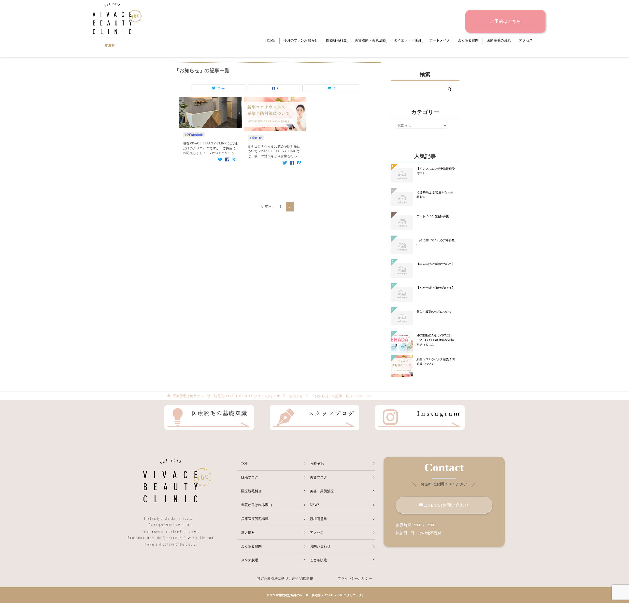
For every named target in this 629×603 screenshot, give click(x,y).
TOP (226, 396)
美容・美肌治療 (322, 491)
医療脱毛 (317, 463)
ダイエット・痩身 (407, 40)
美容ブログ (318, 477)
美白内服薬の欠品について (434, 311)
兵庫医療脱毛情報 (255, 519)
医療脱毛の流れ (499, 40)
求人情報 (248, 532)
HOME (270, 40)
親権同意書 (318, 519)
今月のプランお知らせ (301, 40)
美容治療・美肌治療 (370, 40)
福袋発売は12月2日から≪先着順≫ (434, 195)
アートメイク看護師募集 (432, 216)
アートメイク (439, 40)
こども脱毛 (318, 560)
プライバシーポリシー (355, 578)
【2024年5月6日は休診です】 (435, 288)
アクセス (526, 40)
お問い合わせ (320, 546)
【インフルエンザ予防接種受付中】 (435, 171)
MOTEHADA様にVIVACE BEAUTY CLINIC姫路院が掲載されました (435, 340)
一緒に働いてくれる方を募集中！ (435, 242)
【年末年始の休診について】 (435, 264)
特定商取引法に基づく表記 (277, 578)
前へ (268, 206)
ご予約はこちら (505, 21)
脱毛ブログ (249, 477)
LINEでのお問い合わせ (446, 505)
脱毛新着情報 (194, 135)
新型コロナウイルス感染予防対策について (435, 361)
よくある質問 (468, 40)
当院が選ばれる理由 (256, 505)
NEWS (315, 505)
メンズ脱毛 (249, 560)
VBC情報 (305, 578)
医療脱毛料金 (336, 40)
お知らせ (256, 138)
